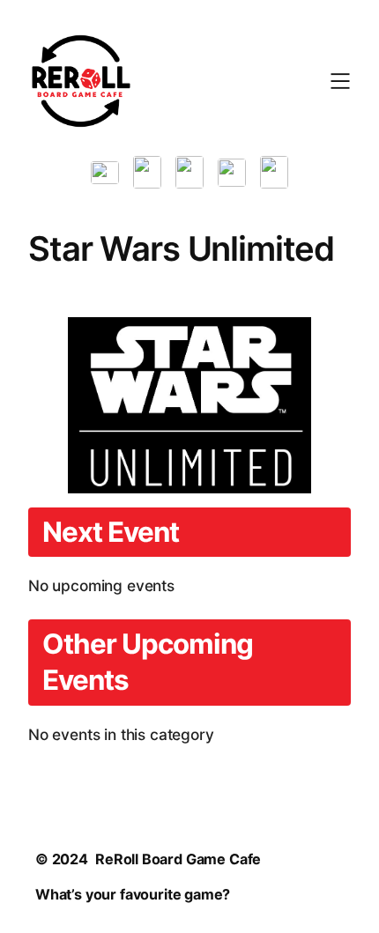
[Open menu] (340, 81)
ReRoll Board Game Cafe (178, 859)
